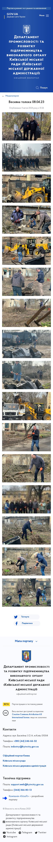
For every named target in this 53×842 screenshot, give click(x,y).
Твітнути (25, 617)
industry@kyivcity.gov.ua (25, 747)
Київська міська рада (14, 761)
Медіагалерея (12, 96)
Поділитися (27, 623)
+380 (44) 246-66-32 (25, 741)
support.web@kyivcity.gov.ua (27, 784)
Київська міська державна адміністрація (24, 766)
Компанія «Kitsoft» (19, 796)
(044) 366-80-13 (23, 790)
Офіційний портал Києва (16, 756)
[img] (26, 126)
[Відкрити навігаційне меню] (47, 15)
